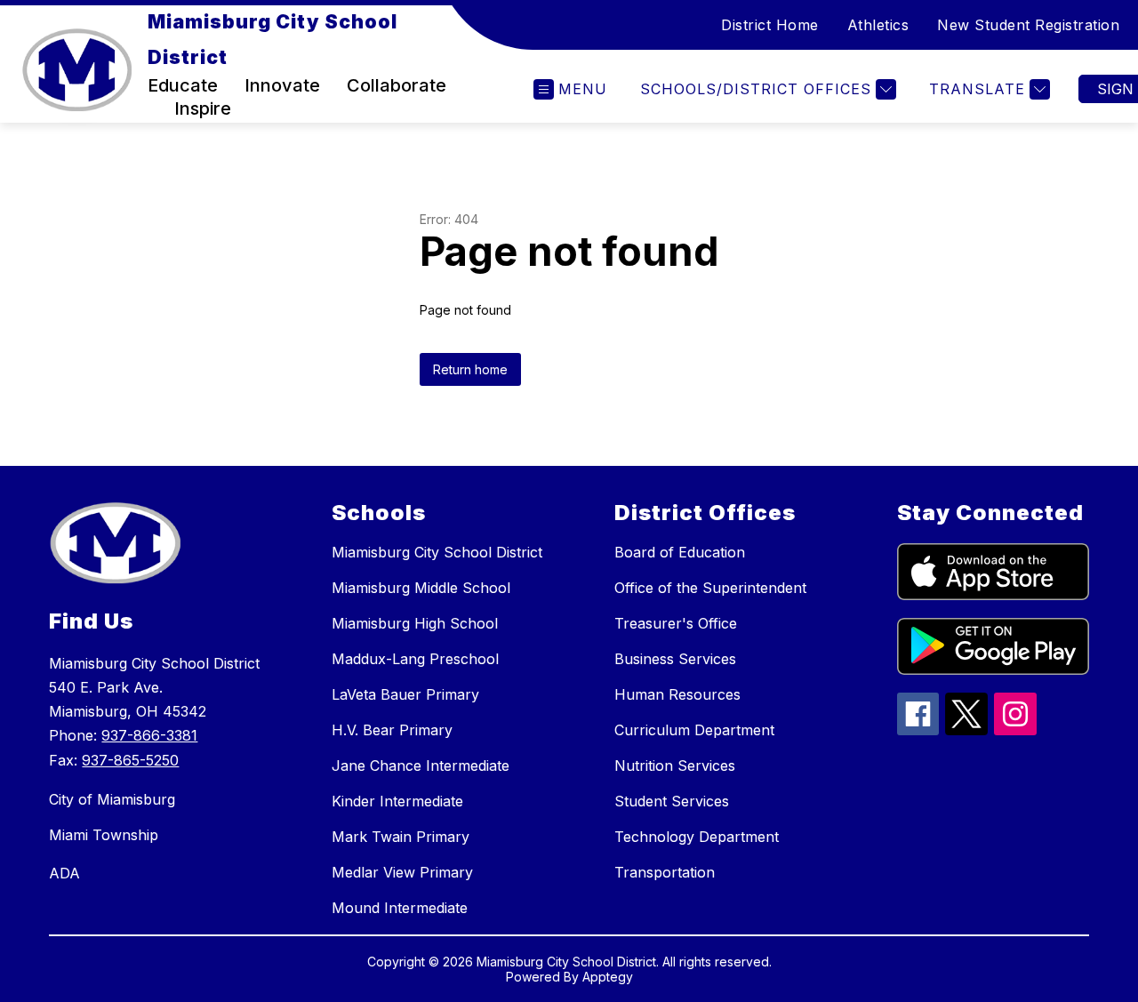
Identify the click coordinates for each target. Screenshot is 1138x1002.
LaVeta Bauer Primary (405, 694)
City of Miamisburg (112, 799)
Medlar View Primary (402, 872)
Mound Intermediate (400, 908)
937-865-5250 (130, 760)
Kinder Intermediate (397, 801)
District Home (770, 25)
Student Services (671, 801)
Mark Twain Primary (400, 837)
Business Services (675, 659)
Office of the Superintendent (710, 588)
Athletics (878, 25)
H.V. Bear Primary (392, 730)
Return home (470, 369)
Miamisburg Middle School (421, 588)
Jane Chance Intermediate (420, 765)
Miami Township (103, 835)
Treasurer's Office (675, 623)
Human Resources (677, 694)
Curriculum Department (694, 730)
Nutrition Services (674, 765)
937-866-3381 (149, 735)
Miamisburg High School (415, 623)
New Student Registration (1028, 25)
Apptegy (607, 976)
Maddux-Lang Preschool (415, 659)
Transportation (664, 872)
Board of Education (679, 552)
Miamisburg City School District (437, 552)
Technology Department (696, 837)
